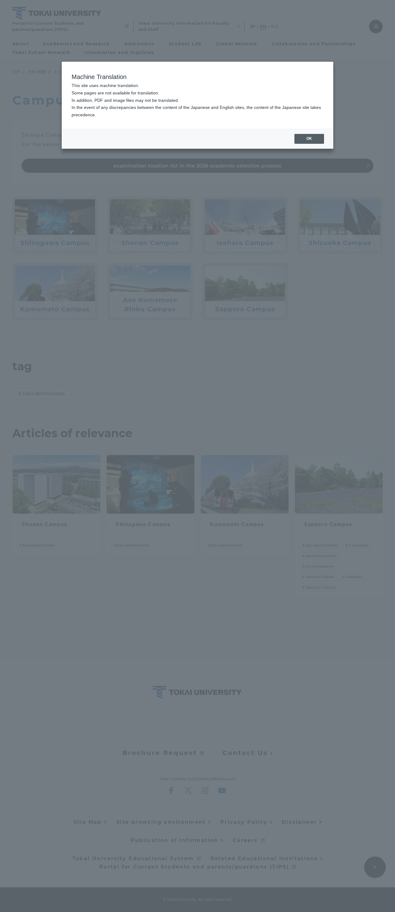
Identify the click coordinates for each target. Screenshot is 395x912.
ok (309, 138)
